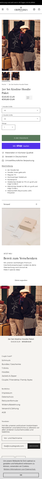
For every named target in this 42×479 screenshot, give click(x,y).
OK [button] (21, 475)
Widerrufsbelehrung (11, 405)
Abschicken (33, 446)
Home (4, 84)
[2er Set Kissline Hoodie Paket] (21, 311)
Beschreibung (7, 166)
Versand (7, 204)
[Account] (34, 9)
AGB (4, 412)
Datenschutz (7, 397)
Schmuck (6, 360)
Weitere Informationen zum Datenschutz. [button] (20, 469)
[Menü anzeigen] (3, 9)
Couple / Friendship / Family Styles (17, 380)
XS (5, 110)
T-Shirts (5, 368)
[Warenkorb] (39, 9)
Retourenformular (10, 401)
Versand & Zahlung (10, 408)
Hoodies (5, 372)
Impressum (7, 393)
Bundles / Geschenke (11, 364)
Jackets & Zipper (9, 376)
